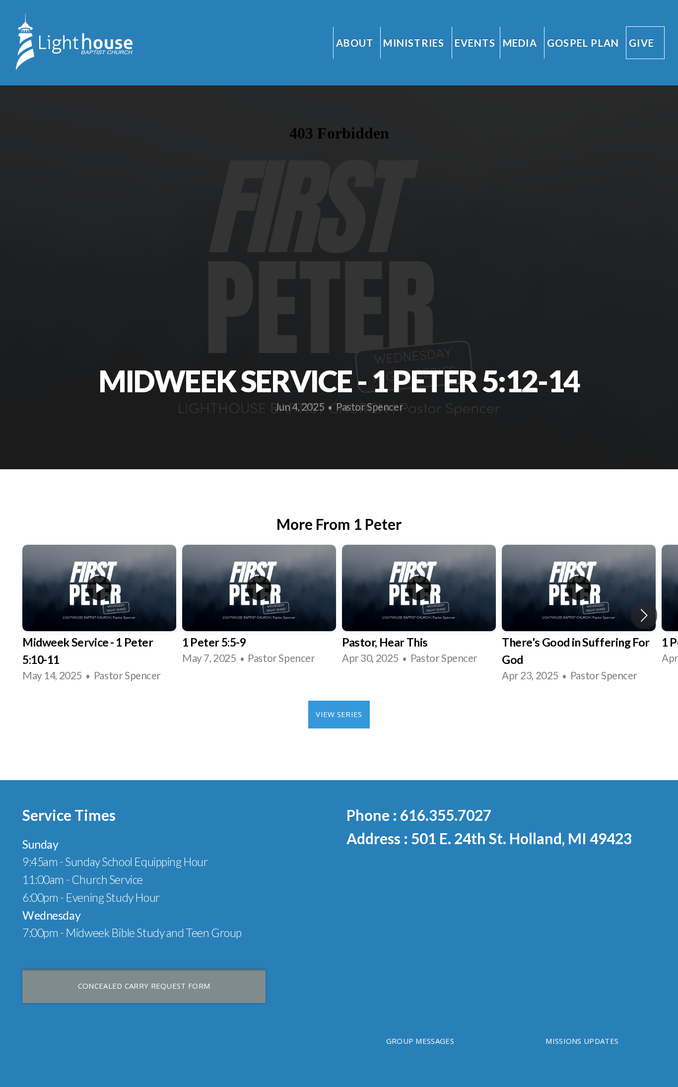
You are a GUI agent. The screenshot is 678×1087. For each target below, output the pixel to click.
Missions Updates (581, 1041)
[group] (99, 615)
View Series (339, 714)
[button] (644, 615)
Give (641, 43)
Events (475, 43)
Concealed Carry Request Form (144, 986)
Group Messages (420, 1041)
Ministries (415, 43)
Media (521, 43)
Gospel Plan (583, 43)
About (356, 43)
